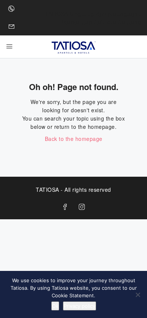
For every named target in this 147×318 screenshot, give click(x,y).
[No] (137, 294)
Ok (55, 306)
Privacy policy (79, 306)
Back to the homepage (74, 138)
